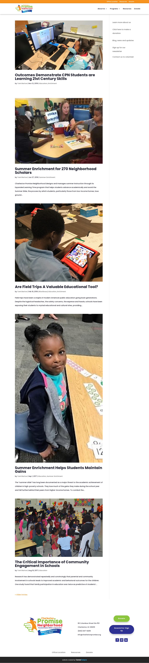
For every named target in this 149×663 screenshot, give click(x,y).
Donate (131, 2)
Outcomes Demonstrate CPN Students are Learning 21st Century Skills (55, 76)
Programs (114, 9)
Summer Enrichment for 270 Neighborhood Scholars (55, 170)
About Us (101, 9)
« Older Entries (21, 594)
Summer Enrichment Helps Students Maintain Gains (58, 469)
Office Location (112, 2)
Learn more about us (121, 22)
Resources (123, 2)
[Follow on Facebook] (117, 640)
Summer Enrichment (47, 177)
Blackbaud (43, 291)
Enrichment (52, 83)
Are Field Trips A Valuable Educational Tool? (56, 286)
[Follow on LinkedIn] (126, 640)
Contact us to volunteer (123, 57)
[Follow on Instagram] (121, 640)
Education (43, 83)
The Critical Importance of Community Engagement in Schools (52, 563)
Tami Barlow (22, 83)
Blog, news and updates (123, 40)
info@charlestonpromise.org (89, 635)
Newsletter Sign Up (121, 629)
